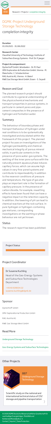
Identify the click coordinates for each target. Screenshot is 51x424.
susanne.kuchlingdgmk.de (18, 291)
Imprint (12, 421)
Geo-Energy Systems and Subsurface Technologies (25, 347)
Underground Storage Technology (17, 339)
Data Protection (23, 421)
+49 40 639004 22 (14, 288)
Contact (5, 421)
